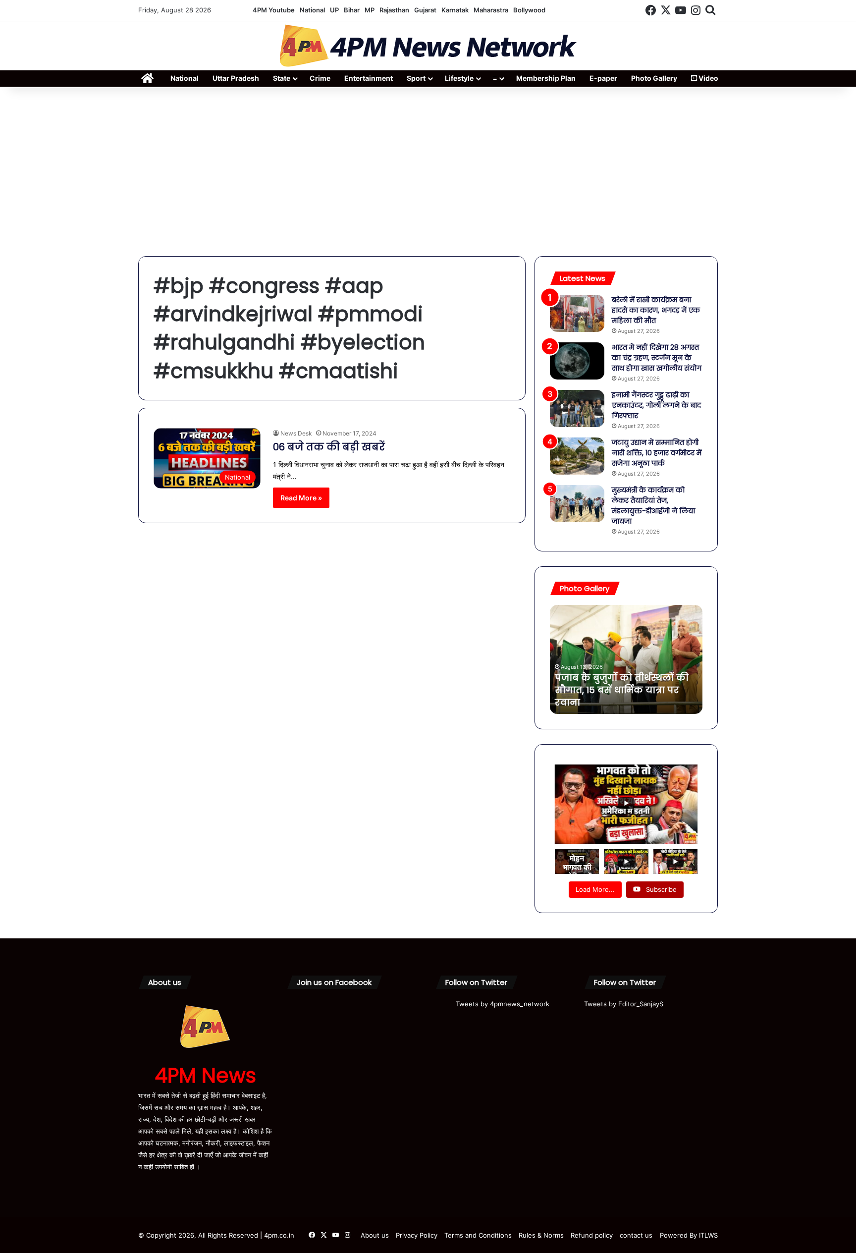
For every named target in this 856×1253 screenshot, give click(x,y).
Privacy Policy (416, 1235)
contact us (636, 1235)
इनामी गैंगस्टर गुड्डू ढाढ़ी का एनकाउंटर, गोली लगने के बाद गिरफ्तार (656, 405)
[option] (626, 659)
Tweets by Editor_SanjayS (623, 1004)
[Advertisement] (428, 172)
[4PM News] (428, 45)
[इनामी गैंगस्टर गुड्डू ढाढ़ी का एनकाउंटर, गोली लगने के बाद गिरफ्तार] (577, 408)
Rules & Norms (541, 1235)
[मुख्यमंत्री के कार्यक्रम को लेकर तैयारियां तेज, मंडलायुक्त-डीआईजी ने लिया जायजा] (577, 503)
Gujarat (425, 10)
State (281, 78)
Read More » (301, 497)
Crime (320, 78)
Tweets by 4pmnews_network (502, 1004)
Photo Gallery (654, 78)
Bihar (352, 10)
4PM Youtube (274, 10)
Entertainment (368, 78)
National (312, 10)
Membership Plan (546, 78)
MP (369, 10)
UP (334, 10)
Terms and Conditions (478, 1235)
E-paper (603, 78)
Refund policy (592, 1235)
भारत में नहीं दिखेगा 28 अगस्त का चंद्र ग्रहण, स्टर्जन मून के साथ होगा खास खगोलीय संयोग (656, 357)
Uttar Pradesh (236, 78)
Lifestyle (459, 78)
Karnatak (455, 10)
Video (707, 78)
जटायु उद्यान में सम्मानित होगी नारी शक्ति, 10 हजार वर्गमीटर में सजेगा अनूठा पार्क (656, 452)
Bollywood (529, 10)
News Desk (296, 433)
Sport (416, 78)
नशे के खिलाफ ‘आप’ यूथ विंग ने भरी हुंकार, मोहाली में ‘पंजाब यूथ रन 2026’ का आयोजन (620, 689)
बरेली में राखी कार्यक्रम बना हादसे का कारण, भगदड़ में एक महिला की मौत (656, 310)
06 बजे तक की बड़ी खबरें (329, 447)
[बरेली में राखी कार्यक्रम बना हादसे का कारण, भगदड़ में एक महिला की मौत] (577, 313)
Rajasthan (394, 10)
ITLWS (708, 1235)
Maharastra (491, 10)
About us (375, 1235)
